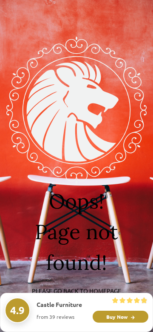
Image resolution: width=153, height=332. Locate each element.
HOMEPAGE (105, 291)
